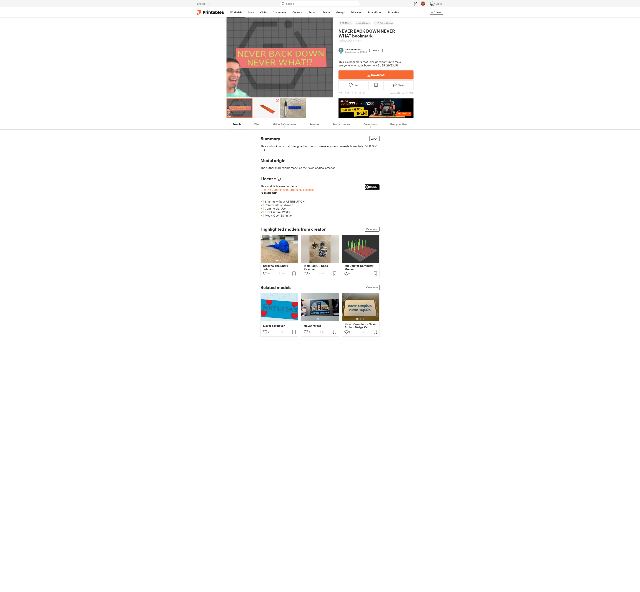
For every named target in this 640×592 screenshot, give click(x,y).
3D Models (347, 23)
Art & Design (364, 23)
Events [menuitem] (326, 12)
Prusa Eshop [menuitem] (375, 12)
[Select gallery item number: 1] (277, 260)
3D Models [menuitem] (236, 12)
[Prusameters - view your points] (423, 3)
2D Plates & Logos (384, 23)
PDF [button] (375, 138)
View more (372, 229)
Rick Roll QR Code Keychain (316, 267)
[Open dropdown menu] (411, 31)
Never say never (274, 325)
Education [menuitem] (356, 12)
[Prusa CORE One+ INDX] (376, 108)
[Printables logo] (210, 12)
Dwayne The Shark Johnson (275, 267)
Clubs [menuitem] (263, 12)
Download (377, 74)
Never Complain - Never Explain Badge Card (360, 325)
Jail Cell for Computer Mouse (359, 267)
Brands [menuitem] (312, 12)
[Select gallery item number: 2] (280, 260)
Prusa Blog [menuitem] (394, 12)
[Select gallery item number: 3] (363, 319)
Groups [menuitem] (340, 12)
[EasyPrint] (415, 4)
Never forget (312, 325)
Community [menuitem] (279, 12)
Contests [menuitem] (297, 12)
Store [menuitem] (251, 12)
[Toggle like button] (265, 274)
